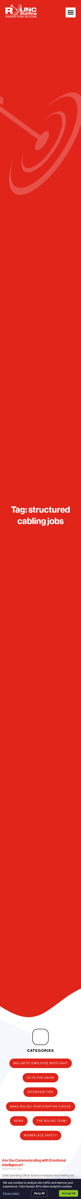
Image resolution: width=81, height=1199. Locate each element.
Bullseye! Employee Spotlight (41, 1063)
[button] (71, 12)
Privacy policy (11, 1193)
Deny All (39, 1193)
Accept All (68, 1193)
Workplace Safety (40, 1135)
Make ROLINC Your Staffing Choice (40, 1106)
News (18, 1120)
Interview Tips (40, 1092)
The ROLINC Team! (52, 1120)
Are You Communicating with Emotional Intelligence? (34, 1162)
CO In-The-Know (40, 1077)
